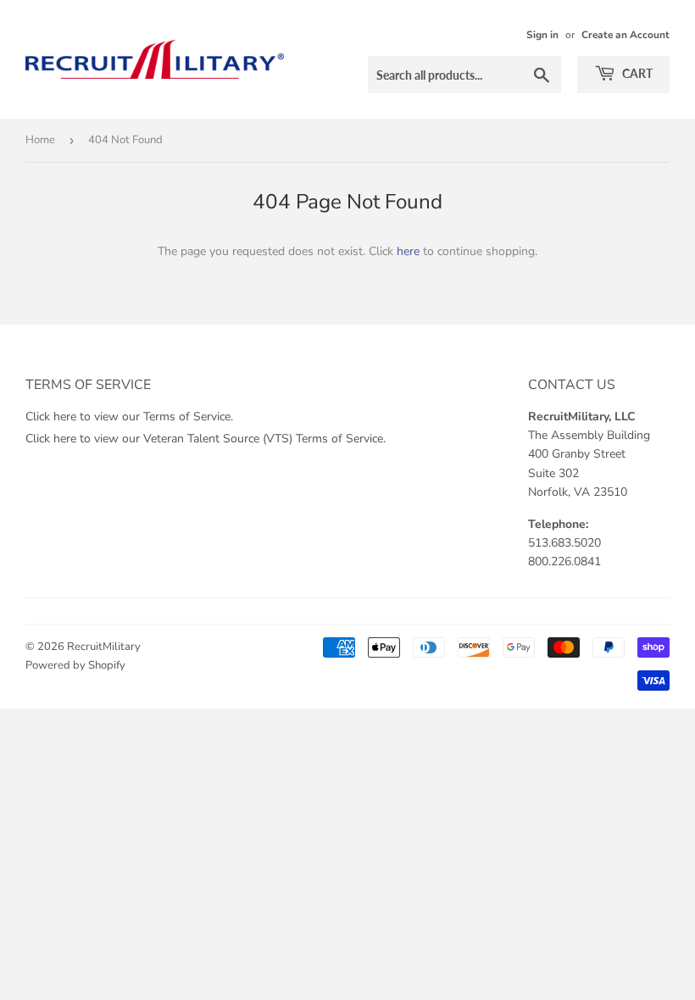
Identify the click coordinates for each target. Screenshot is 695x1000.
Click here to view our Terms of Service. (129, 416)
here (408, 251)
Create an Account (625, 35)
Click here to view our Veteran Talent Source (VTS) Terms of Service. (205, 439)
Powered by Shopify (75, 665)
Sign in (542, 35)
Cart (636, 73)
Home (40, 139)
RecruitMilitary (104, 646)
